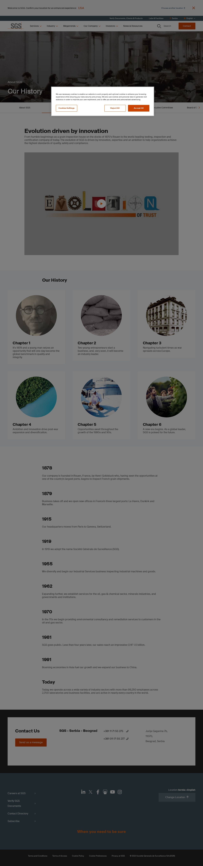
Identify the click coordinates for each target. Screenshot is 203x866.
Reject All (115, 108)
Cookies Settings (67, 108)
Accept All (139, 108)
